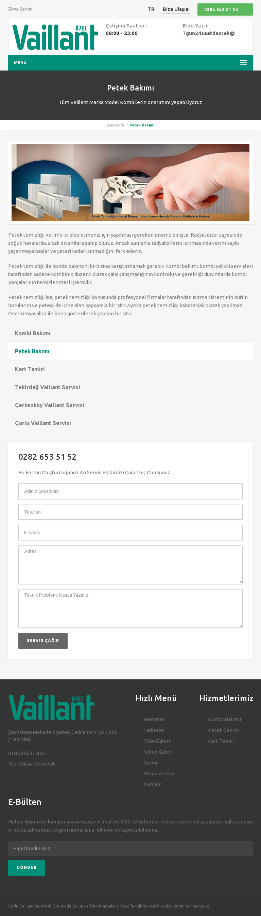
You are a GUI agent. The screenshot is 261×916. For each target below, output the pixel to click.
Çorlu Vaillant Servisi (43, 423)
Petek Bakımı (32, 351)
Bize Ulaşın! (176, 9)
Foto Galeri (157, 741)
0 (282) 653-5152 (26, 753)
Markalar (154, 719)
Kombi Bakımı (33, 333)
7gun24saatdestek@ (209, 33)
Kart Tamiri (30, 369)
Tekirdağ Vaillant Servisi (47, 387)
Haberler (154, 730)
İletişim (153, 784)
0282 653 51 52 (221, 9)
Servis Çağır (43, 640)
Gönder (27, 867)
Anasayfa (115, 125)
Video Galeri (158, 752)
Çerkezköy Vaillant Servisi (49, 405)
